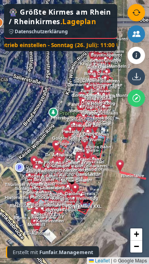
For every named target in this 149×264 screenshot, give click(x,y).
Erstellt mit (53, 252)
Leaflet (102, 260)
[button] (33, 198)
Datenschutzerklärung (41, 31)
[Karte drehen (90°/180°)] (136, 12)
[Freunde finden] (136, 34)
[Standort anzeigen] (136, 98)
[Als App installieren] (136, 76)
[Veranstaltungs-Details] (136, 55)
